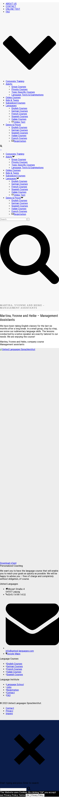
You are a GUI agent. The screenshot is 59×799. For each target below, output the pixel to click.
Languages (11, 105)
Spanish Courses (19, 116)
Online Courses (13, 97)
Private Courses (19, 89)
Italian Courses (18, 119)
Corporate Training (15, 81)
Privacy (9, 711)
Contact (10, 692)
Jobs (8, 687)
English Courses (19, 108)
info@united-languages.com (20, 651)
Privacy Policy (37, 795)
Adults (9, 84)
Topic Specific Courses (23, 92)
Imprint (9, 713)
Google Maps (13, 653)
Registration (20, 141)
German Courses (19, 111)
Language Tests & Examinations (27, 94)
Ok (28, 795)
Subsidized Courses (15, 103)
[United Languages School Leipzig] (1, 149)
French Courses (19, 113)
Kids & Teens (12, 100)
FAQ (8, 695)
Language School (15, 684)
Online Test (19, 122)
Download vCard (8, 563)
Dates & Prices (13, 124)
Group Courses (18, 86)
